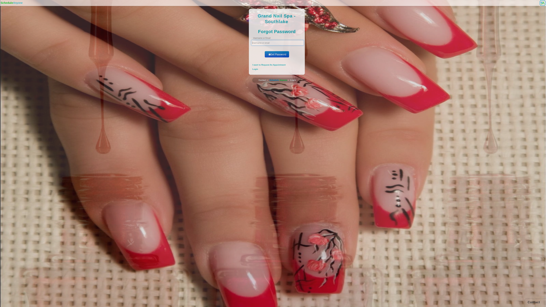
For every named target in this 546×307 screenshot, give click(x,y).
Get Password (278, 54)
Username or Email (261, 38)
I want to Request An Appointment (269, 65)
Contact (262, 80)
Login (255, 69)
